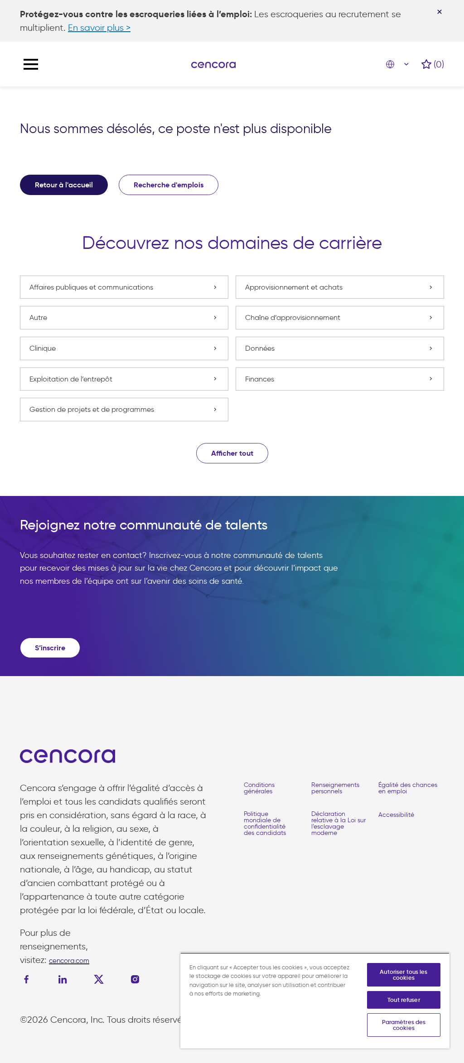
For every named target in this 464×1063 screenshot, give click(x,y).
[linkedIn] (62, 979)
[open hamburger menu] (31, 64)
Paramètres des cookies (404, 1025)
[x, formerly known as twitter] (99, 979)
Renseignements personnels (335, 788)
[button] (232, 453)
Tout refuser (403, 1000)
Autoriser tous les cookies (403, 975)
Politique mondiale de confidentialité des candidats (265, 823)
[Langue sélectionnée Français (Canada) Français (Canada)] (399, 64)
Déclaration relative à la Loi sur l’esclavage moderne (338, 823)
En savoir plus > (99, 27)
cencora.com (69, 961)
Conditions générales (259, 788)
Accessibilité (396, 815)
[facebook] (28, 979)
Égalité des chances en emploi (407, 788)
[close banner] (439, 11)
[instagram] (135, 979)
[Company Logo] (213, 64)
